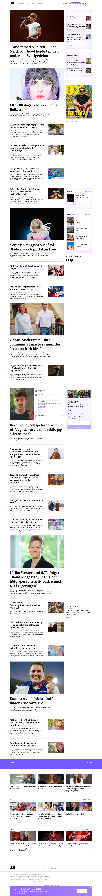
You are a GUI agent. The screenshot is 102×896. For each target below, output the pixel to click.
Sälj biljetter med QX (73, 204)
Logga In (66, 3)
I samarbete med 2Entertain (75, 59)
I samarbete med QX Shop (74, 68)
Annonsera (25, 867)
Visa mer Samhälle (86, 772)
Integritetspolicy (83, 867)
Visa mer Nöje (87, 799)
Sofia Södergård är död (74, 17)
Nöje (28, 3)
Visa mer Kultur (86, 829)
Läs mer (68, 617)
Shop (33, 3)
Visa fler (69, 45)
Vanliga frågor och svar (44, 867)
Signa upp (82, 891)
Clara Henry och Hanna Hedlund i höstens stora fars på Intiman (76, 62)
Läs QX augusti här (71, 121)
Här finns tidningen (70, 867)
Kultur (69, 20)
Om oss (32, 867)
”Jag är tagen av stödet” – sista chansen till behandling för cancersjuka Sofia (76, 26)
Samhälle (21, 3)
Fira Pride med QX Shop (74, 70)
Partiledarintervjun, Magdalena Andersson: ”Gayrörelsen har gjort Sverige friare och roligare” (75, 36)
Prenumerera (75, 3)
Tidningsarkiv (58, 867)
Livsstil (69, 29)
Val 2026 (40, 3)
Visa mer (87, 191)
